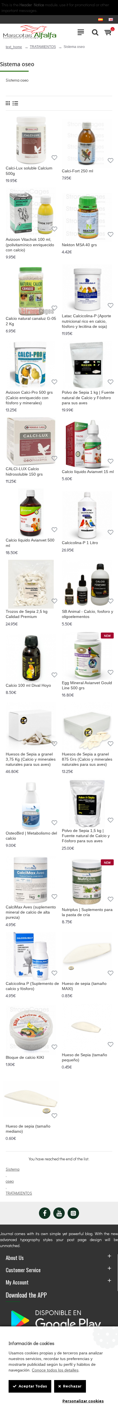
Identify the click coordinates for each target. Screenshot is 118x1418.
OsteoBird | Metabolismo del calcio (31, 836)
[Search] (93, 32)
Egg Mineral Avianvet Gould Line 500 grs (87, 685)
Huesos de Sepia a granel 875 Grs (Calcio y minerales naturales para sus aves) (87, 759)
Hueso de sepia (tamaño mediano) (28, 1129)
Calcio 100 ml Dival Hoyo (28, 685)
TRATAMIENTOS (43, 47)
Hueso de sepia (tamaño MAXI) (84, 986)
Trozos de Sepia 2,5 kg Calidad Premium (27, 614)
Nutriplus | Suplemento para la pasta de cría (87, 912)
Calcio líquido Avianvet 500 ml (30, 543)
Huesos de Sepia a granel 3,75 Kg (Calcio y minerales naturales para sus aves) (31, 759)
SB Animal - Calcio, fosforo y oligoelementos (87, 614)
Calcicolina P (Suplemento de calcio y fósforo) (32, 986)
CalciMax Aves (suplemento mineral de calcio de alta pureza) (31, 912)
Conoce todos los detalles (55, 1370)
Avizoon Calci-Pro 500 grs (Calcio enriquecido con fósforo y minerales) (29, 397)
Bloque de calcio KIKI (25, 1057)
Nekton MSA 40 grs (79, 245)
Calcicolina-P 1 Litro (80, 542)
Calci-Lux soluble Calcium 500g (29, 170)
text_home (14, 47)
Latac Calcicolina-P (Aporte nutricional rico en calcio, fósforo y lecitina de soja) (86, 321)
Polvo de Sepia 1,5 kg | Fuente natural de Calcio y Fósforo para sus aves (86, 835)
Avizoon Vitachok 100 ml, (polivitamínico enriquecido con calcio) (30, 244)
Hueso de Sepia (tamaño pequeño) (84, 1057)
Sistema (12, 1169)
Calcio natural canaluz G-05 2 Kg (31, 321)
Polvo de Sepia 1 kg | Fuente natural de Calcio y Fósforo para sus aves (88, 397)
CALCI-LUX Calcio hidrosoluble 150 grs (24, 471)
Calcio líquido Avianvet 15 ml (88, 471)
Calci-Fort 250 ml (77, 171)
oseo (10, 1181)
